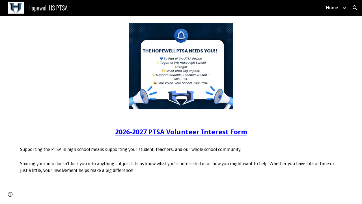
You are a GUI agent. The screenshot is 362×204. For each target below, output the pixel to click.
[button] (355, 8)
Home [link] (332, 7)
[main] (181, 149)
